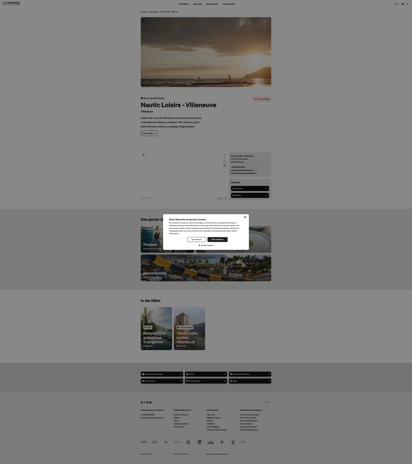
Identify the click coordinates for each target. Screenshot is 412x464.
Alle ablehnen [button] (197, 239)
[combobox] (245, 217)
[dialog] (206, 232)
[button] (206, 245)
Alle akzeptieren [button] (217, 239)
